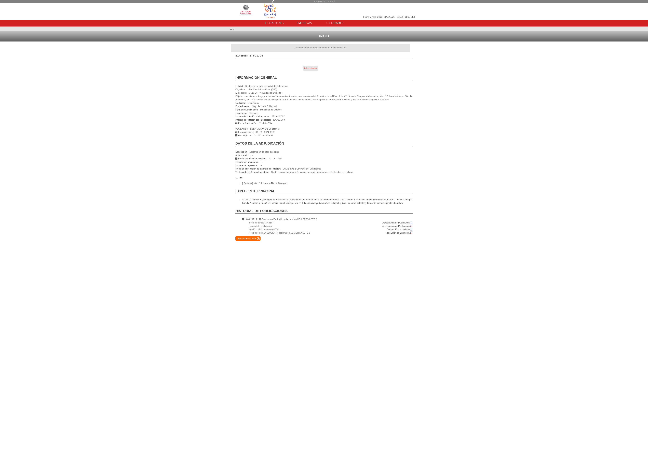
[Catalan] (320, 1)
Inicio (232, 29)
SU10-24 (246, 199)
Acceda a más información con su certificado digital (320, 47)
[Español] (331, 1)
